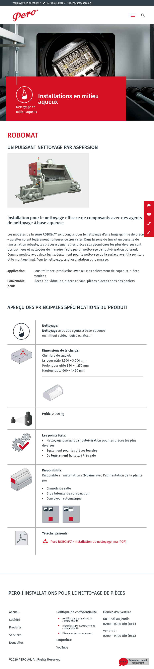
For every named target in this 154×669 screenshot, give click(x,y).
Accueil (14, 612)
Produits (15, 627)
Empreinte (64, 640)
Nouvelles (16, 643)
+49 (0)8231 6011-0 (55, 3)
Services (15, 635)
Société (14, 620)
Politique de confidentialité (76, 612)
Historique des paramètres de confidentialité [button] (78, 627)
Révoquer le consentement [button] (77, 633)
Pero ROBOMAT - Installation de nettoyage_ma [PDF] (88, 542)
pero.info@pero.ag (80, 3)
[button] (137, 661)
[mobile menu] (133, 15)
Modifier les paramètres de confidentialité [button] (77, 619)
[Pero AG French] (25, 15)
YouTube (62, 647)
